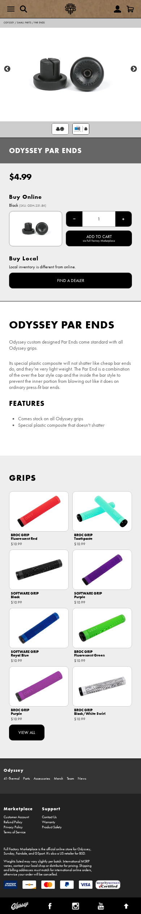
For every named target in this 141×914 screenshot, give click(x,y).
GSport (40, 853)
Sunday (9, 853)
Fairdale (21, 853)
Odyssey (9, 22)
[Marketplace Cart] (130, 9)
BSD (82, 853)
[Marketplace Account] (117, 9)
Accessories (42, 778)
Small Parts (24, 22)
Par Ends (39, 22)
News (82, 778)
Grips (22, 477)
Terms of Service (15, 832)
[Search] (23, 9)
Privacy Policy (13, 827)
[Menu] (11, 9)
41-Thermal (12, 778)
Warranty (48, 822)
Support (51, 808)
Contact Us (49, 817)
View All (26, 732)
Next (134, 69)
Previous (7, 69)
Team (70, 778)
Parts (26, 778)
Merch (58, 778)
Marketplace (18, 808)
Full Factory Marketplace (21, 849)
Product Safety (52, 827)
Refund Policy (13, 822)
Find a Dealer (70, 280)
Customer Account (16, 817)
